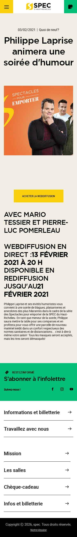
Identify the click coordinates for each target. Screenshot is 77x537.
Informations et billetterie (32, 412)
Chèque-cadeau (21, 487)
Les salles (15, 470)
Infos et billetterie (23, 503)
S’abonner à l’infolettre (35, 379)
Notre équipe (38, 530)
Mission (12, 453)
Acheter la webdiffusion (38, 196)
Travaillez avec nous (26, 428)
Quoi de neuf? (49, 29)
